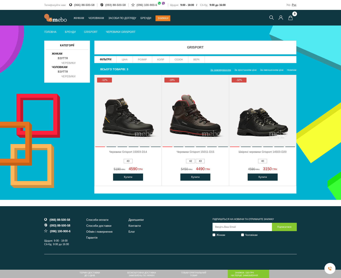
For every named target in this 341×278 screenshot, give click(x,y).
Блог (131, 231)
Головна (50, 31)
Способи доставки (98, 225)
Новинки (291, 70)
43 (128, 161)
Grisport (90, 31)
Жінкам (220, 234)
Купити (128, 177)
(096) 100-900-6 (147, 5)
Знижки (162, 18)
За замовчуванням (220, 70)
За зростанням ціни (245, 70)
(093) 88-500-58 (115, 5)
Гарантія (91, 237)
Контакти (134, 225)
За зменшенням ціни (271, 70)
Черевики (68, 63)
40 (262, 161)
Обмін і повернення (99, 231)
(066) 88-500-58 (84, 5)
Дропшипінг (136, 219)
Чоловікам (251, 234)
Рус (294, 4)
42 (190, 161)
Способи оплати (97, 219)
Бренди (146, 18)
